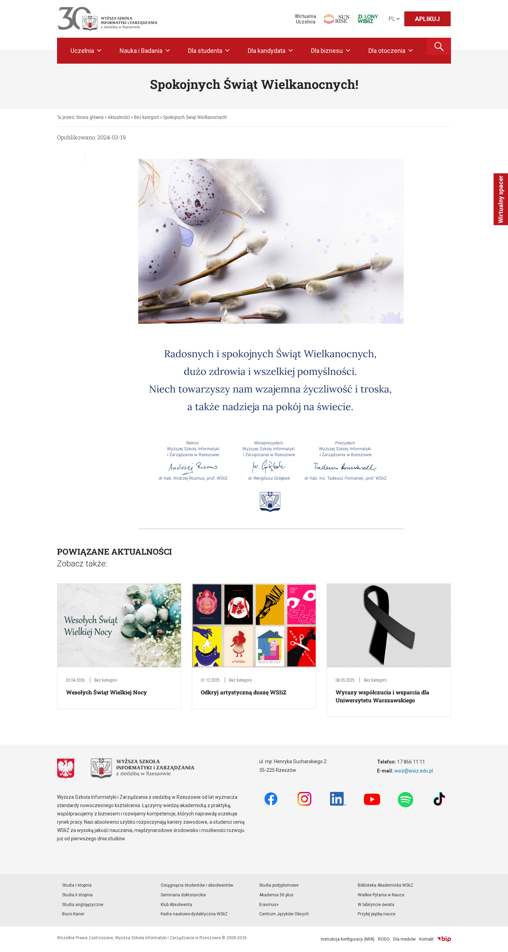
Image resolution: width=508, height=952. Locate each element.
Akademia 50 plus (276, 895)
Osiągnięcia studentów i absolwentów (197, 885)
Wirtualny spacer (500, 199)
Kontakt (426, 939)
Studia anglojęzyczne (82, 904)
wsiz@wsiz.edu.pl (413, 771)
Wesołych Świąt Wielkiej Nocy (106, 692)
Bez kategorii (105, 680)
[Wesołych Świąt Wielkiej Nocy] (119, 625)
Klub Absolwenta (176, 904)
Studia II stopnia (77, 895)
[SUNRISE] (336, 19)
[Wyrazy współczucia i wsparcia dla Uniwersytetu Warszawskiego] (389, 625)
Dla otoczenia (386, 50)
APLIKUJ (427, 18)
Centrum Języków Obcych (284, 914)
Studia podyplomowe (279, 885)
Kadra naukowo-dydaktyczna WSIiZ (194, 914)
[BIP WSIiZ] (444, 939)
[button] (439, 46)
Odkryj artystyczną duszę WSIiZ (243, 692)
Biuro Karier (73, 914)
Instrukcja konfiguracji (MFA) (348, 939)
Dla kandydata (266, 50)
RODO (384, 939)
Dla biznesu (327, 50)
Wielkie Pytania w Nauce (381, 895)
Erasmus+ (269, 904)
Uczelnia (82, 50)
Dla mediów (404, 939)
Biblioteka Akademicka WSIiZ (385, 885)
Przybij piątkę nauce (376, 914)
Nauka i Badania (141, 50)
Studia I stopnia (77, 885)
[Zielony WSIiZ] (367, 18)
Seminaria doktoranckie (183, 895)
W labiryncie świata (376, 904)
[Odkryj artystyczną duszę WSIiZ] (254, 625)
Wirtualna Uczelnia (305, 19)
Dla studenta (205, 50)
